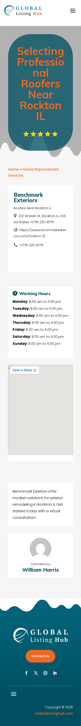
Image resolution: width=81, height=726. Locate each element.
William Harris (40, 569)
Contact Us (40, 656)
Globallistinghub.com (54, 713)
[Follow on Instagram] (45, 673)
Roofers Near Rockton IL (32, 208)
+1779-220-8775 (31, 245)
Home (13, 169)
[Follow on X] (36, 673)
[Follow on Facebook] (26, 673)
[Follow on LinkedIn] (54, 673)
